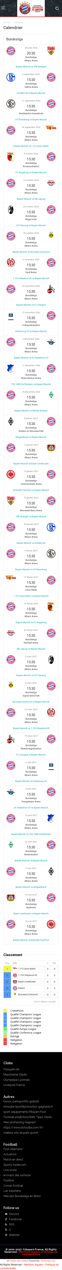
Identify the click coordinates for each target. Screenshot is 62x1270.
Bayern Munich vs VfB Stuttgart (31, 66)
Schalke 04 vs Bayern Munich (31, 93)
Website (14, 1235)
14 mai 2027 (31, 895)
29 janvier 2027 (31, 524)
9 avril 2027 (31, 789)
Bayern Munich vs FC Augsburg (31, 622)
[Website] (6, 1235)
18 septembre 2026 (31, 127)
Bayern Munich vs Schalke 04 (31, 543)
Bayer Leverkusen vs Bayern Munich (31, 913)
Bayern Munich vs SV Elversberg (31, 569)
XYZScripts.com (48, 1261)
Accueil (6, 22)
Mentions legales (29, 1251)
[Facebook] (6, 1219)
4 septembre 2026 (31, 74)
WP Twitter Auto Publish (17, 1261)
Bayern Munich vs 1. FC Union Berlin (31, 146)
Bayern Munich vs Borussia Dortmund (31, 252)
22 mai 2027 (31, 921)
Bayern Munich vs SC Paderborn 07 (31, 357)
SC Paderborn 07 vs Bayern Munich (31, 807)
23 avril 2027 (31, 842)
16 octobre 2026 (31, 180)
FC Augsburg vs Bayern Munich (31, 172)
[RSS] (6, 1224)
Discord (14, 1214)
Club (15, 963)
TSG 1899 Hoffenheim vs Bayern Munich (31, 384)
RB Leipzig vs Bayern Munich (31, 649)
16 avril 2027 (31, 815)
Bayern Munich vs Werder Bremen (31, 410)
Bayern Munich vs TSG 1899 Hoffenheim (31, 834)
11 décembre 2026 (31, 365)
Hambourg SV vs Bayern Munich (31, 331)
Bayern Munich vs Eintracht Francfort (31, 940)
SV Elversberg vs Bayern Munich (31, 119)
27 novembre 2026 (31, 312)
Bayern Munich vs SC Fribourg (31, 675)
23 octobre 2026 (31, 206)
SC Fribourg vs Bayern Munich (31, 225)
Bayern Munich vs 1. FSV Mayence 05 (31, 728)
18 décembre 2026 (31, 392)
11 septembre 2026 (31, 101)
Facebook (15, 1219)
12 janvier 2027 (31, 445)
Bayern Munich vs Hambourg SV (31, 781)
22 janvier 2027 (31, 498)
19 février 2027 (31, 603)
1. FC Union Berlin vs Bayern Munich (31, 596)
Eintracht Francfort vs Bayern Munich (31, 490)
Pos (7, 963)
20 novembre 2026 (31, 286)
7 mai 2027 (31, 868)
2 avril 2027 (31, 762)
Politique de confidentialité (40, 1253)
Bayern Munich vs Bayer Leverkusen (31, 463)
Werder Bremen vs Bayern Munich (31, 860)
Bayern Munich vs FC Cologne (31, 304)
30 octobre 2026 (31, 233)
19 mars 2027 (31, 736)
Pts (54, 963)
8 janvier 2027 (31, 418)
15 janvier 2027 (31, 471)
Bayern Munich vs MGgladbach (31, 887)
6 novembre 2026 (31, 259)
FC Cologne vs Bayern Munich (31, 754)
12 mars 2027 (31, 709)
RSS (11, 1224)
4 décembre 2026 (31, 339)
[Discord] (6, 1214)
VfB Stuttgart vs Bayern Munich (31, 516)
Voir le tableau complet (45, 1001)
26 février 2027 (31, 630)
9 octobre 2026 (31, 154)
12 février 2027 (31, 577)
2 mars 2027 (31, 656)
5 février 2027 (31, 551)
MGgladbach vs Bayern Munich (31, 437)
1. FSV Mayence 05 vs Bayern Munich (31, 278)
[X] (6, 1230)
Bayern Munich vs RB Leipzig (31, 199)
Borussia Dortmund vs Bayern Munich (31, 701)
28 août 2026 (31, 48)
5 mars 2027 (31, 683)
